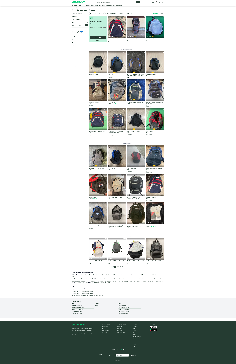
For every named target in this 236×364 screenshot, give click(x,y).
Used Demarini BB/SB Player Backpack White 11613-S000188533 (135, 261)
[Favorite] (125, 17)
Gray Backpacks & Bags (123, 311)
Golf (100, 5)
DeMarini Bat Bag (92, 197)
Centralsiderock (111, 36)
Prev (112, 267)
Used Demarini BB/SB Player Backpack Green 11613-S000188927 (116, 261)
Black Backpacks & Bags (123, 305)
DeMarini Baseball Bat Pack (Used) (133, 131)
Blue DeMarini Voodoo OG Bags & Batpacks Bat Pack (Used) (154, 103)
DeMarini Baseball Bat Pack (151, 38)
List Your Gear (98, 37)
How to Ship (119, 330)
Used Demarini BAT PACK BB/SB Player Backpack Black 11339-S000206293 (134, 226)
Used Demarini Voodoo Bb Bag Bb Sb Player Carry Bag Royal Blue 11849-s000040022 (135, 75)
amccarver (110, 99)
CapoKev (90, 222)
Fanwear (80, 5)
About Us (135, 326)
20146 (81, 31)
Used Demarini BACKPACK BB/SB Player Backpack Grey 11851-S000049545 (116, 226)
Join (163, 2)
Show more (74, 315)
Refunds (103, 328)
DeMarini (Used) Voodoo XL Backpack (115, 197)
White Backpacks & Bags (123, 309)
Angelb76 (129, 165)
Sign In (159, 2)
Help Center (156, 5)
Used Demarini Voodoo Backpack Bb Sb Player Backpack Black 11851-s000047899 (155, 261)
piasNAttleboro (111, 222)
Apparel (73, 7)
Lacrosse (96, 5)
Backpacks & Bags (80, 7)
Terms (134, 332)
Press (134, 342)
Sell (153, 2)
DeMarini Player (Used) (131, 168)
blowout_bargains (150, 165)
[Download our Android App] (157, 330)
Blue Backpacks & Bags (123, 307)
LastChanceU (149, 36)
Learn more (89, 330)
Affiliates (134, 330)
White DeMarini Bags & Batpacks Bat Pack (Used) (135, 103)
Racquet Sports (109, 5)
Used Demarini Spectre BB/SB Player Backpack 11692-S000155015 (134, 198)
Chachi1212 (149, 222)
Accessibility (135, 340)
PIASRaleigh (110, 258)
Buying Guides (90, 333)
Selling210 (110, 165)
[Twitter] (81, 334)
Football (103, 5)
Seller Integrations (121, 332)
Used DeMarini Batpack (150, 131)
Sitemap (134, 344)
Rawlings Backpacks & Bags (78, 307)
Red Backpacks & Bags (123, 313)
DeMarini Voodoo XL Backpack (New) (153, 225)
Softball (92, 5)
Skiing (114, 5)
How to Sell (119, 328)
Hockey (84, 5)
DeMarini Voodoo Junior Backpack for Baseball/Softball (115, 39)
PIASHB (90, 258)
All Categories (74, 5)
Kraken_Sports (149, 99)
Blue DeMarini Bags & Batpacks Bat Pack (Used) (97, 132)
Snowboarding (119, 5)
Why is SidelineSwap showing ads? (126, 49)
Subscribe (133, 355)
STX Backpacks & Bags (77, 313)
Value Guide (161, 5)
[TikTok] (84, 334)
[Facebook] (75, 334)
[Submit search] (138, 2)
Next (123, 267)
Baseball (88, 5)
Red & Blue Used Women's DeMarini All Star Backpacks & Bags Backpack (116, 132)
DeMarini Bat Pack (111, 102)
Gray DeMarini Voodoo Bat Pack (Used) (96, 168)
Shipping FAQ (105, 326)
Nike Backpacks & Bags (77, 311)
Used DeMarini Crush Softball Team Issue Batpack (154, 169)
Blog (134, 346)
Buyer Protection (105, 330)
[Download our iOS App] (154, 327)
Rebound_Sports (130, 36)
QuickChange (130, 99)
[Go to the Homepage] (78, 2)
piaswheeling (130, 222)
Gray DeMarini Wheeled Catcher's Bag (134, 38)
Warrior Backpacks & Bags (77, 309)
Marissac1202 (91, 99)
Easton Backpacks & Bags (77, 305)
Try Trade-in (97, 40)
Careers (134, 328)
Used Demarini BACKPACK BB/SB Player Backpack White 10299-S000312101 (96, 261)
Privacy (134, 334)
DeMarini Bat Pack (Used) (94, 74)
